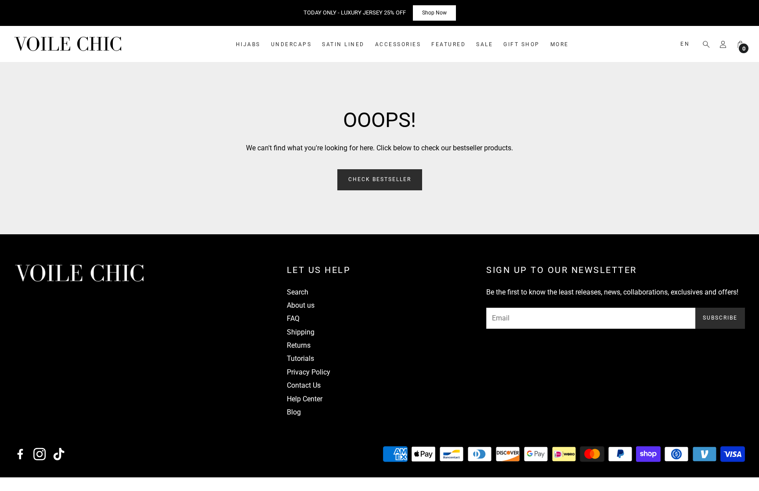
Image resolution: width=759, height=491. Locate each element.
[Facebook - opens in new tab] (20, 454)
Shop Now (434, 13)
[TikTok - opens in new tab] (59, 454)
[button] (704, 44)
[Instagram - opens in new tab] (39, 454)
